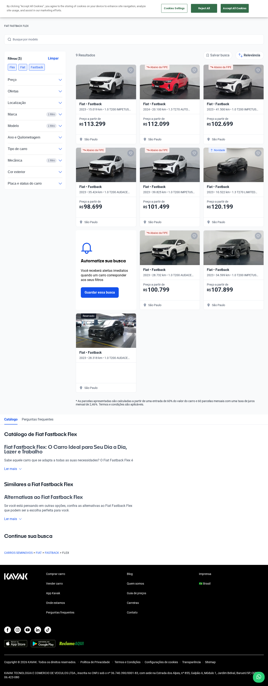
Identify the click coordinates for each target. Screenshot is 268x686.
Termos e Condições (127, 662)
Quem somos (135, 583)
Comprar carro (55, 574)
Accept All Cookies (234, 8)
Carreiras (133, 602)
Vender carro (54, 583)
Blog (130, 574)
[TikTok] (47, 629)
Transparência (191, 662)
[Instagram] (17, 629)
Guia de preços (136, 593)
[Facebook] (7, 629)
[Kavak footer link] (16, 593)
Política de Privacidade (95, 662)
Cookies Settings (174, 8)
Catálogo (11, 419)
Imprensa (205, 574)
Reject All (204, 8)
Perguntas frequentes (37, 419)
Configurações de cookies (161, 662)
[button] (12, 67)
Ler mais (10, 469)
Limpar (53, 58)
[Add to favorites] (130, 70)
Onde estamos (55, 602)
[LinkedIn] (37, 629)
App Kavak (53, 593)
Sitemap (210, 662)
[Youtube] (27, 629)
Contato (132, 612)
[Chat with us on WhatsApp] (258, 677)
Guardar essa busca (100, 292)
